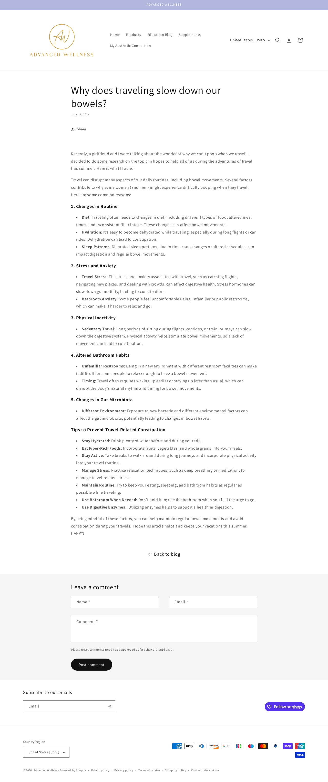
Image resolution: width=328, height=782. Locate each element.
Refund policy (100, 770)
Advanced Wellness (46, 770)
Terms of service (149, 770)
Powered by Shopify (73, 770)
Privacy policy (123, 770)
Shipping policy (175, 770)
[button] (277, 40)
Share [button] (81, 129)
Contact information (205, 770)
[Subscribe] (109, 706)
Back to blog (167, 554)
